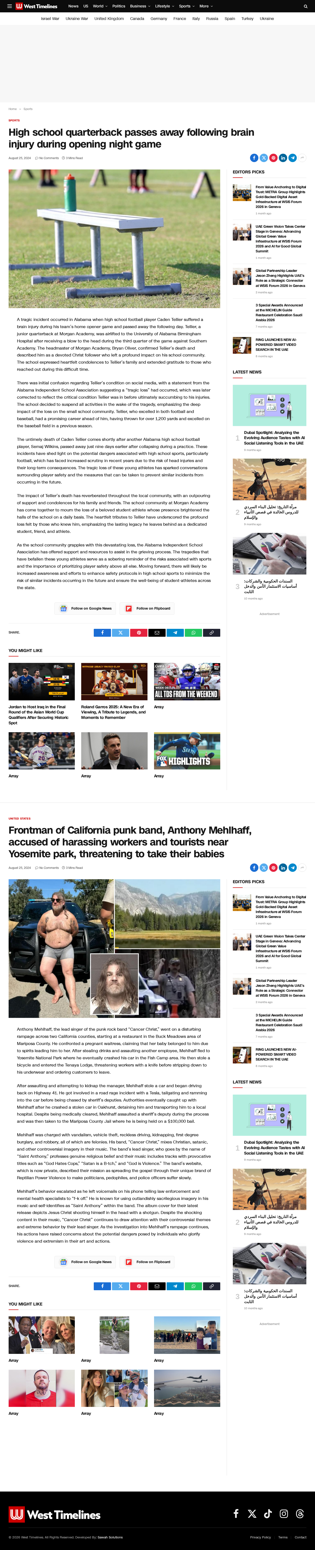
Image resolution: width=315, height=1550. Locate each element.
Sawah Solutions (110, 1537)
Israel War (50, 18)
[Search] (305, 6)
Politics (118, 6)
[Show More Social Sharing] (302, 158)
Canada (137, 18)
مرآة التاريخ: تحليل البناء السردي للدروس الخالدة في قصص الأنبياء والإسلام (271, 512)
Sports (184, 6)
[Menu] (9, 6)
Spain (230, 18)
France (179, 18)
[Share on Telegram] (292, 158)
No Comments (49, 158)
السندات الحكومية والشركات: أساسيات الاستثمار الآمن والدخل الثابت (270, 587)
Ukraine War (77, 18)
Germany (159, 18)
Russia (212, 18)
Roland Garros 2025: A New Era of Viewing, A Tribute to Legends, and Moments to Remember (113, 712)
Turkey (247, 18)
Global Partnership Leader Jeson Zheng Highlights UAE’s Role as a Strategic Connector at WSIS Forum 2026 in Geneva (280, 278)
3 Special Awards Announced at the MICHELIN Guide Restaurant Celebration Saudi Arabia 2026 (279, 312)
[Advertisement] (157, 63)
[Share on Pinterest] (273, 158)
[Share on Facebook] (254, 158)
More (204, 6)
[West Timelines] (36, 6)
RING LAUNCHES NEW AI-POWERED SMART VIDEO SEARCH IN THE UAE (276, 344)
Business (138, 6)
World (98, 6)
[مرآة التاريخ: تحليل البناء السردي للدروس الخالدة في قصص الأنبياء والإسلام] (269, 479)
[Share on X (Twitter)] (264, 158)
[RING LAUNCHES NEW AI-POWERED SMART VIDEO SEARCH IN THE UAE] (242, 345)
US (85, 6)
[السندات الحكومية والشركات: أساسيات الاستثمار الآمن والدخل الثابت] (269, 553)
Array (159, 707)
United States (20, 819)
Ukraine (267, 18)
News (73, 6)
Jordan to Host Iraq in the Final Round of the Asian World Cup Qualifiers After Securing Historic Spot (38, 715)
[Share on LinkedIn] (283, 158)
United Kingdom (109, 18)
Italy (196, 18)
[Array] (187, 681)
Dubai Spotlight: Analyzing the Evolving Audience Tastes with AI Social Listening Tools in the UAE (274, 438)
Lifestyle (162, 6)
